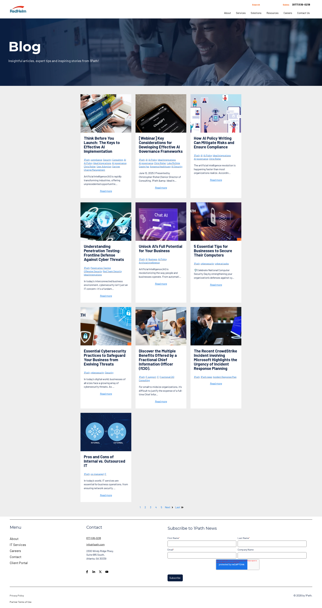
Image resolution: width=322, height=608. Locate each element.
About (227, 12)
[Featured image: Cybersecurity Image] (216, 221)
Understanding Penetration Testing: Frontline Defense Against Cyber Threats (104, 253)
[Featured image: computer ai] (161, 221)
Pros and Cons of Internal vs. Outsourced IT (104, 461)
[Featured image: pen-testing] (105, 221)
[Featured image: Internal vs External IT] (105, 432)
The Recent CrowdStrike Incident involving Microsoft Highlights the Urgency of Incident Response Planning (215, 359)
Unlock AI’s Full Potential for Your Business (160, 248)
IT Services (18, 545)
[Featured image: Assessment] (105, 113)
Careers (288, 12)
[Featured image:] (216, 113)
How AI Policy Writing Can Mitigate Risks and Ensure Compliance (214, 142)
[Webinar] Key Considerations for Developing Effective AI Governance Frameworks (161, 145)
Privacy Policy (17, 595)
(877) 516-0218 (301, 4)
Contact (15, 557)
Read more (106, 190)
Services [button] (241, 12)
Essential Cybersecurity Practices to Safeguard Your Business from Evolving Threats (105, 357)
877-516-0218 (93, 538)
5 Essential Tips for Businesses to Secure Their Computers (213, 250)
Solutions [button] (256, 12)
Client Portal (19, 563)
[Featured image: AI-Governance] (161, 113)
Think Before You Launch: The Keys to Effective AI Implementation (102, 145)
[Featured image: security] (105, 326)
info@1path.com (95, 544)
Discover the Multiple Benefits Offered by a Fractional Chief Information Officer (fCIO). (158, 359)
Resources (272, 12)
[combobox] (263, 4)
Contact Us (303, 12)
